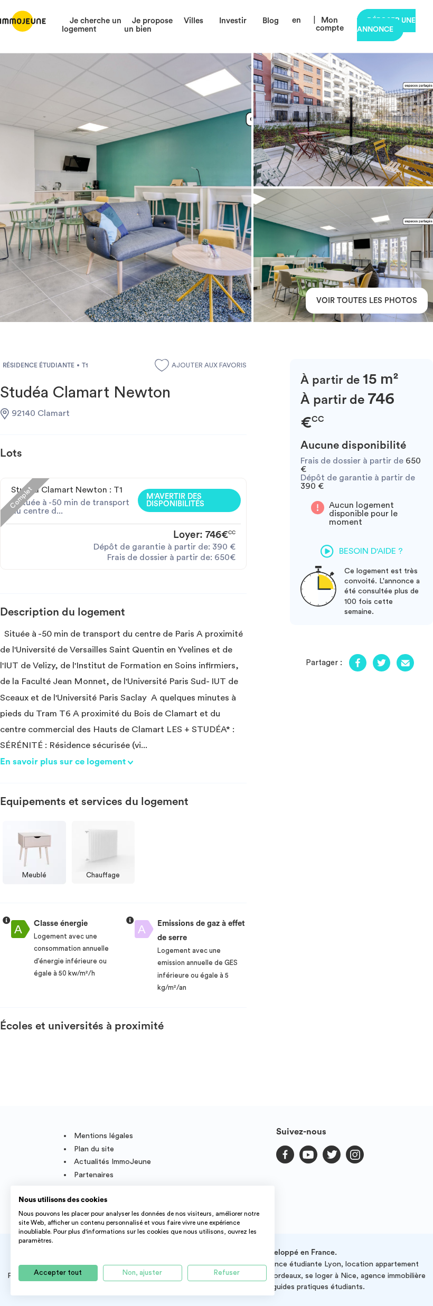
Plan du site (94, 1149)
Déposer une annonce (386, 25)
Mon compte (330, 24)
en (296, 20)
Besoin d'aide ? (371, 551)
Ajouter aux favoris (209, 365)
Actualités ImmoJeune (112, 1162)
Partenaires (94, 1175)
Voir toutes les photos (366, 301)
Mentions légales (103, 1136)
